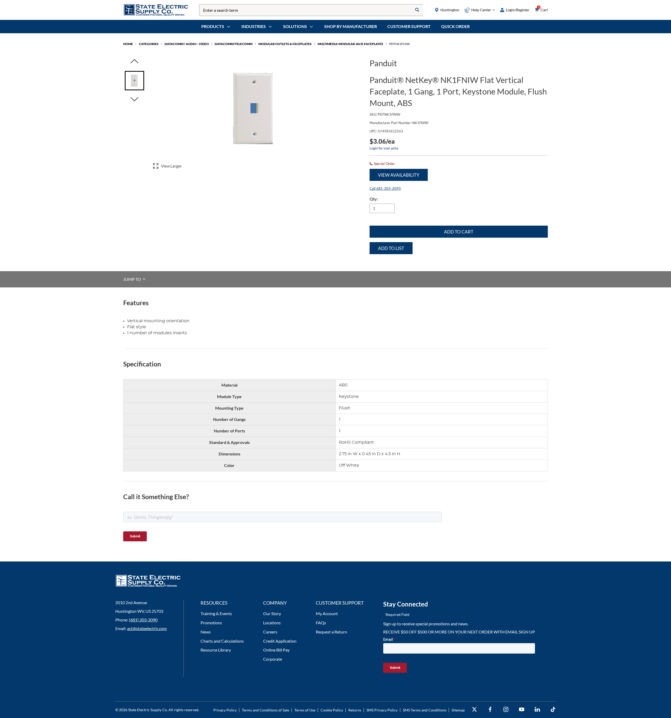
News (206, 631)
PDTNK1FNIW (399, 44)
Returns (354, 710)
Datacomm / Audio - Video (187, 44)
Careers (270, 631)
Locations (272, 622)
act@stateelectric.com (147, 628)
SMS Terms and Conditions (424, 710)
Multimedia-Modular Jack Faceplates (350, 44)
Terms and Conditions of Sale (265, 710)
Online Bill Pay (276, 649)
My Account (327, 613)
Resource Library (216, 649)
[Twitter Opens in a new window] (474, 709)
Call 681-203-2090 (385, 188)
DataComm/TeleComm (233, 44)
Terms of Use (304, 710)
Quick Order (455, 26)
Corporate (272, 658)
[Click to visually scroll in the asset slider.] (134, 61)
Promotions (211, 622)
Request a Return (331, 631)
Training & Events (216, 613)
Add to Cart (458, 232)
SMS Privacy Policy (382, 710)
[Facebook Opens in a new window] (490, 709)
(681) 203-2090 (143, 619)
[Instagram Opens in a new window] (505, 709)
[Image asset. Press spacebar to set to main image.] (134, 80)
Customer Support (409, 26)
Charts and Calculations (222, 640)
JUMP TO (132, 278)
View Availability (398, 175)
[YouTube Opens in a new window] (521, 709)
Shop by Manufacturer (350, 26)
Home (128, 44)
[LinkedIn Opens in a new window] (537, 709)
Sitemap (458, 710)
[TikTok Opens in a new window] (553, 709)
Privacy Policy (225, 710)
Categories (149, 44)
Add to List (391, 248)
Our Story (272, 613)
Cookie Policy (332, 710)
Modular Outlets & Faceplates (285, 44)
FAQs (321, 622)
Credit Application (279, 640)
